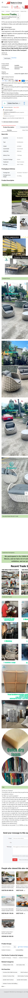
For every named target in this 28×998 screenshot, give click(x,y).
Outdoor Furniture (15, 11)
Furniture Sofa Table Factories (10, 972)
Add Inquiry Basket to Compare (10, 121)
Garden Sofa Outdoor (22, 979)
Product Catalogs (23, 947)
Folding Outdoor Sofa (8, 965)
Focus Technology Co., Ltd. (19, 991)
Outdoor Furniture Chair (8, 976)
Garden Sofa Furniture (8, 979)
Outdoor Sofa (23, 11)
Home (3, 11)
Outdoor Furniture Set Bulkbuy (10, 983)
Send (15, 859)
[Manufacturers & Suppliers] (14, 2)
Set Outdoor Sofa (20, 965)
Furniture (8, 11)
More (3, 986)
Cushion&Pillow (19, 950)
